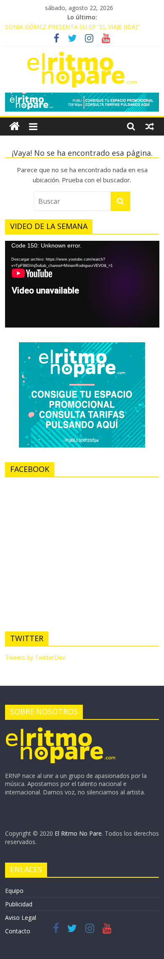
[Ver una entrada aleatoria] (149, 126)
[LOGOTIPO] (60, 730)
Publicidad (18, 904)
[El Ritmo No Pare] (14, 126)
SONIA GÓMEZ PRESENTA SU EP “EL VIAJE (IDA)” (72, 27)
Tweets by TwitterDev (35, 657)
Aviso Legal (20, 918)
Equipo (14, 891)
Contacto (17, 931)
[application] (82, 284)
